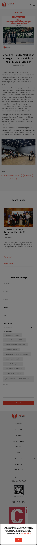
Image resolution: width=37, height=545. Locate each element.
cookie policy (26, 533)
